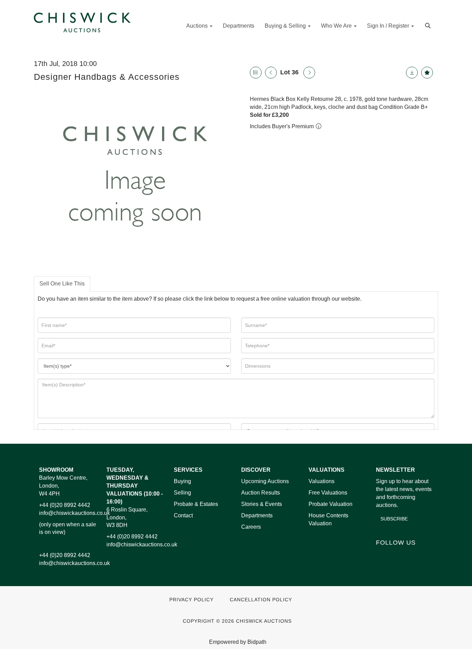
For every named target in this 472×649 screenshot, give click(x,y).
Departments (238, 26)
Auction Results (260, 493)
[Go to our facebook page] (382, 554)
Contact (183, 515)
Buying (182, 481)
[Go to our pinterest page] (411, 554)
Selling (182, 493)
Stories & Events (262, 504)
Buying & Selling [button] (286, 26)
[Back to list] (256, 72)
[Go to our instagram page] (425, 554)
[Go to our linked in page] (397, 554)
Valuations (321, 481)
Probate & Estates (196, 504)
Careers (251, 527)
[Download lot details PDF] (412, 72)
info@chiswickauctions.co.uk (74, 513)
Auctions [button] (197, 26)
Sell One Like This (62, 283)
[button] (428, 25)
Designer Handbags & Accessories (107, 77)
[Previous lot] (271, 72)
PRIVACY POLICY (191, 599)
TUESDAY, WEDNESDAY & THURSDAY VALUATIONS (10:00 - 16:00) (134, 485)
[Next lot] (309, 72)
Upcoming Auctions (265, 481)
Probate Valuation (330, 504)
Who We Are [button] (337, 26)
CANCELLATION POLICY (261, 599)
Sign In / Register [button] (388, 26)
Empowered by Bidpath (237, 642)
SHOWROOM (56, 470)
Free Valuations (328, 493)
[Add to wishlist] (427, 72)
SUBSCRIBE (394, 518)
